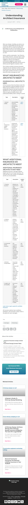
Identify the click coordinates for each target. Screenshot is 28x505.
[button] (4, 329)
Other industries (11, 8)
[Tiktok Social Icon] (15, 501)
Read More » (8, 409)
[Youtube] (18, 501)
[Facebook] (5, 501)
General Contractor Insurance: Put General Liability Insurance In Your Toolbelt (13, 461)
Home (3, 8)
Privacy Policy (17, 496)
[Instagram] (12, 501)
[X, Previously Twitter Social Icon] (22, 501)
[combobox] (7, 1)
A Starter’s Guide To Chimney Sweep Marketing (13, 399)
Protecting (14, 323)
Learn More (22, 103)
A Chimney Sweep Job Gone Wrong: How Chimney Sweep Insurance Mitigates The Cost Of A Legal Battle (14, 429)
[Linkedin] (9, 501)
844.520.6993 (17, 1)
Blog (6, 8)
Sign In (24, 1)
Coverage (6, 323)
